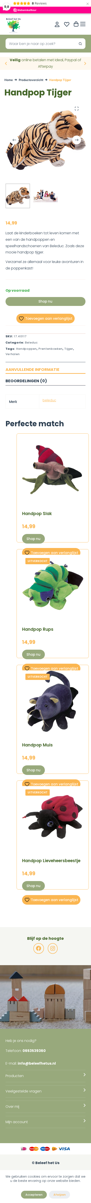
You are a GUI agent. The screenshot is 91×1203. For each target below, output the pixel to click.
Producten (15, 1075)
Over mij (12, 1106)
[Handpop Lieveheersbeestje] (52, 817)
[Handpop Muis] (52, 701)
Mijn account (17, 1121)
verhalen (13, 354)
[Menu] (82, 24)
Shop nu (45, 301)
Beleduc (31, 342)
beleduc (49, 400)
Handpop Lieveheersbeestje (51, 861)
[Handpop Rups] (52, 585)
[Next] (84, 63)
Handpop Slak (37, 514)
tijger (68, 349)
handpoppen (26, 349)
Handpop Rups (37, 629)
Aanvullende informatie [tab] (32, 369)
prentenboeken (50, 349)
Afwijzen (59, 1195)
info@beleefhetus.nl (37, 1063)
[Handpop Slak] (52, 470)
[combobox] (40, 43)
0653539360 (34, 1050)
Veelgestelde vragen (24, 1091)
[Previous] (6, 63)
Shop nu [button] (33, 538)
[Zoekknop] (80, 43)
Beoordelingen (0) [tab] (26, 381)
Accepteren (33, 1195)
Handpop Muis (37, 745)
